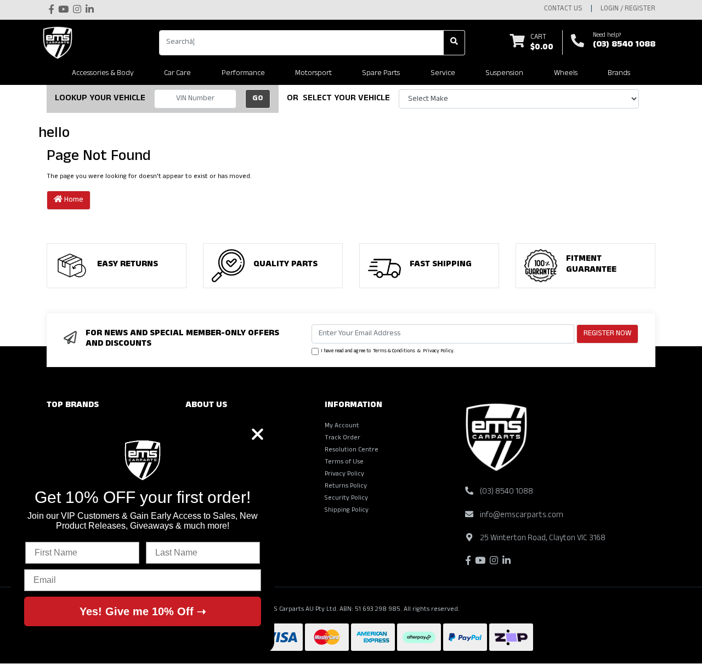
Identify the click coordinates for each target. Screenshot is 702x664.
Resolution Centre (351, 450)
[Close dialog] (257, 434)
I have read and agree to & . (388, 352)
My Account (342, 426)
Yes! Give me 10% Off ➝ (143, 611)
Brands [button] (619, 73)
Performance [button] (243, 73)
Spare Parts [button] (381, 73)
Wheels (566, 73)
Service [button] (443, 73)
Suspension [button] (504, 73)
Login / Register (628, 9)
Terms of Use (344, 462)
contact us (563, 9)
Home (73, 200)
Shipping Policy (347, 511)
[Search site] (454, 42)
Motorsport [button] (313, 73)
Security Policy (346, 498)
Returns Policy (346, 486)
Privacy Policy (438, 352)
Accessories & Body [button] (103, 73)
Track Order (342, 438)
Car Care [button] (177, 73)
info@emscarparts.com (521, 516)
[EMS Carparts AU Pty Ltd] (60, 43)
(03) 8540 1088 (624, 45)
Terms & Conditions (394, 352)
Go (257, 99)
